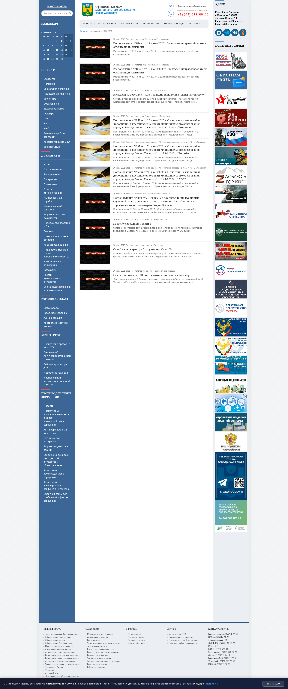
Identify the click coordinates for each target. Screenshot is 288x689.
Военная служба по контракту (55, 135)
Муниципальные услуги (97, 646)
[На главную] (117, 9)
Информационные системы (181, 637)
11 (70, 45)
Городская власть (55, 299)
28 (52, 59)
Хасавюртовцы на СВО (57, 141)
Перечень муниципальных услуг (100, 649)
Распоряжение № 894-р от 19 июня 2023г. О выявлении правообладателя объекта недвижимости (160, 45)
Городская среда (174, 23)
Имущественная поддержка (53, 263)
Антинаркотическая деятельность (60, 652)
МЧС (46, 128)
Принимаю (273, 684)
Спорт (47, 118)
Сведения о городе (136, 640)
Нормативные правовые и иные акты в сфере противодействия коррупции (56, 417)
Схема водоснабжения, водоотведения (57, 288)
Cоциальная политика (56, 88)
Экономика (50, 98)
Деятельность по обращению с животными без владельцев (71, 676)
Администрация (53, 317)
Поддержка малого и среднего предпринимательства (56, 253)
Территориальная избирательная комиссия (64, 634)
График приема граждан (97, 637)
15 (57, 50)
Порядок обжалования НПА (57, 224)
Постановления (53, 169)
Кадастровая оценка (56, 244)
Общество (50, 79)
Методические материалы (52, 439)
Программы (50, 179)
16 (62, 50)
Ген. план (194, 23)
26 (44, 59)
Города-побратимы (136, 643)
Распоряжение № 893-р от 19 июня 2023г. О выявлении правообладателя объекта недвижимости (160, 70)
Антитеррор (51, 335)
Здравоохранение (54, 108)
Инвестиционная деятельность (58, 646)
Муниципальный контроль (53, 207)
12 (44, 50)
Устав (47, 164)
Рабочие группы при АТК (55, 365)
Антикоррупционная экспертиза (55, 431)
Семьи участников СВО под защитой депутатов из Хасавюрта (152, 275)
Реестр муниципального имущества (53, 278)
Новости (48, 70)
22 (57, 54)
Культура (49, 113)
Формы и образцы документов (54, 216)
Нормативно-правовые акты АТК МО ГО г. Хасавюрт (183, 142)
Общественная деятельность (58, 637)
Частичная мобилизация (164, 271)
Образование (51, 103)
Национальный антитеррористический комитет (57, 381)
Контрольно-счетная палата (56, 324)
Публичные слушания (96, 667)
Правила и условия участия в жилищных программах (110, 652)
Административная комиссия (58, 649)
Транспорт (50, 670)
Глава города (51, 308)
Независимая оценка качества (56, 237)
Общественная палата (55, 640)
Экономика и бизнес (54, 667)
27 (48, 59)
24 (66, 54)
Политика (49, 83)
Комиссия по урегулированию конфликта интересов (56, 485)
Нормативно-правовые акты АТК (57, 345)
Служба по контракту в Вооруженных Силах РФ (143, 249)
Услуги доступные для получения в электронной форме (111, 643)
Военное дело (52, 146)
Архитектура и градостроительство (60, 661)
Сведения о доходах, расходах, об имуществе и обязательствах (56, 460)
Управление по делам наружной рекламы (63, 664)
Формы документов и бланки (56, 448)
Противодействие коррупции (56, 395)
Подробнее (212, 683)
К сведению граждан (56, 372)
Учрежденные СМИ (177, 634)
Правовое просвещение (97, 664)
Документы (50, 155)
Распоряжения (52, 174)
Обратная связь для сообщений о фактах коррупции (56, 497)
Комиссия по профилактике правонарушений (65, 655)
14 (52, 50)
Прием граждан (93, 640)
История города (135, 634)
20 (48, 54)
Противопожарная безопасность (183, 640)
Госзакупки (50, 270)
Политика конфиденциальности (183, 643)
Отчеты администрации (53, 190)
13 (48, 50)
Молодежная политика (57, 93)
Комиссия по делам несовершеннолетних (63, 658)
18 (70, 50)
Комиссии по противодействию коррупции (54, 473)
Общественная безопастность (58, 643)
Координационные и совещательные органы (106, 661)
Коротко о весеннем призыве (132, 223)
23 (62, 54)
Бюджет (48, 231)
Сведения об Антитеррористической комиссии (57, 356)
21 (52, 54)
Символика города (136, 637)
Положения (50, 184)
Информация (151, 23)
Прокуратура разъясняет (97, 655)
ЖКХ (46, 123)
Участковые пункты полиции (99, 658)
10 (66, 45)
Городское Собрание (56, 313)
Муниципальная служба (53, 199)
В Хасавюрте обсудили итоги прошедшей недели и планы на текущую (158, 94)
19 (44, 54)
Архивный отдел (52, 673)
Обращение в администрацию (100, 634)
